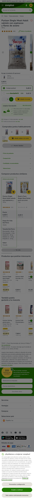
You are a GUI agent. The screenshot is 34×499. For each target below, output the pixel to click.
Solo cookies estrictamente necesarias (17, 495)
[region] (17, 475)
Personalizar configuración (17, 484)
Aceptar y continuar (17, 490)
